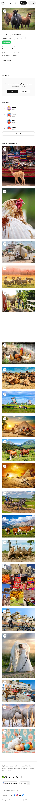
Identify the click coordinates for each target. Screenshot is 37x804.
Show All (18, 134)
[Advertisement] (18, 66)
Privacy (4, 800)
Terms (11, 800)
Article (27, 800)
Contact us (19, 800)
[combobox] (21, 38)
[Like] (4, 11)
